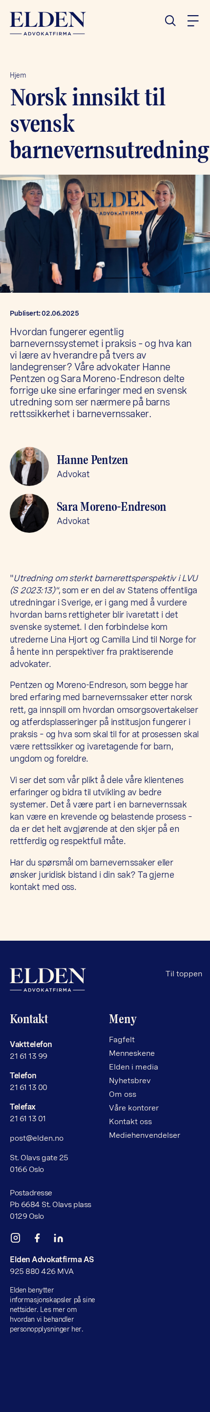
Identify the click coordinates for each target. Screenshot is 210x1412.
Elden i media (133, 1066)
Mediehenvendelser (144, 1135)
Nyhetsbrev (130, 1080)
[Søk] (174, 21)
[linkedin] (62, 1240)
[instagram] (19, 1240)
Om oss (122, 1094)
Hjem (18, 75)
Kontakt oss (130, 1121)
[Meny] (193, 21)
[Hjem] (55, 24)
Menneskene (132, 1053)
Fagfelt (122, 1039)
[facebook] (41, 1240)
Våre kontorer (134, 1107)
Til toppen (184, 973)
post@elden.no (36, 1138)
